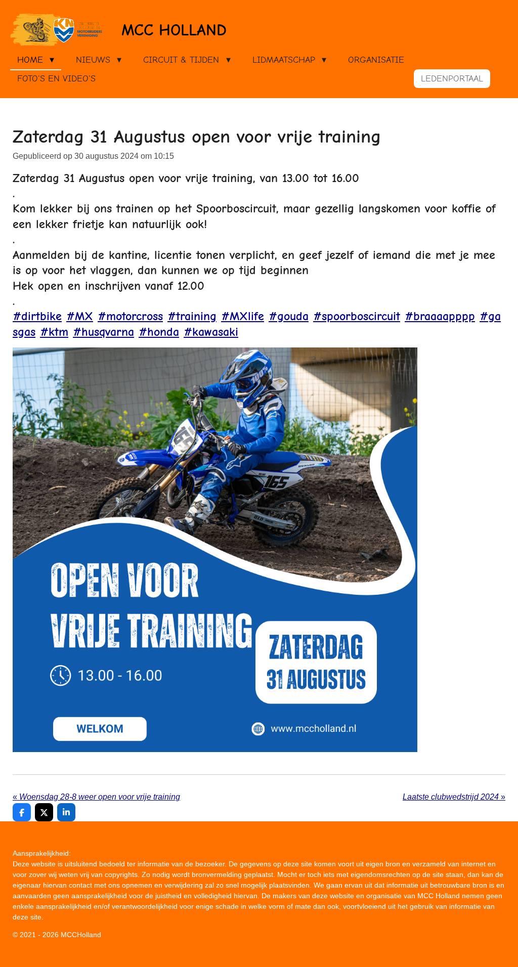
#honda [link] (159, 332)
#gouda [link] (289, 316)
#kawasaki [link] (211, 332)
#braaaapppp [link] (440, 316)
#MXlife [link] (242, 316)
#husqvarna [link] (103, 332)
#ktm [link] (54, 332)
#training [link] (192, 316)
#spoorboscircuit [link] (356, 316)
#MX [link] (79, 316)
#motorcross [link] (130, 316)
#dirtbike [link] (37, 316)
